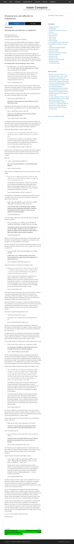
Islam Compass (37, 7)
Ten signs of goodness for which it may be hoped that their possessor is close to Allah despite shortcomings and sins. (59, 98)
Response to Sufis (53, 58)
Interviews (51, 32)
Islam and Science (53, 33)
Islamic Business (53, 35)
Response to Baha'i (53, 51)
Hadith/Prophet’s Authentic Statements (58, 30)
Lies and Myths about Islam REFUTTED (58, 42)
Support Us (53, 1)
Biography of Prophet (54, 27)
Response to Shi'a (53, 56)
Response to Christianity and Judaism (58, 52)
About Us (45, 1)
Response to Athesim (54, 49)
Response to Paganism (54, 54)
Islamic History (52, 39)
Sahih (24, 118)
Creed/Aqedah (52, 28)
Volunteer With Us (27, 1)
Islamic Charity (52, 37)
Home (5, 1)
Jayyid (28, 261)
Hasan (26, 322)
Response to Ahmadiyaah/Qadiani (57, 47)
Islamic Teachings (53, 40)
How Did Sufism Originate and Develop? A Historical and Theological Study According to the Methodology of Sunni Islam (59, 83)
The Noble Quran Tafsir (54, 63)
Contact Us (37, 1)
